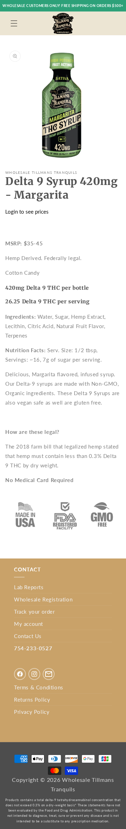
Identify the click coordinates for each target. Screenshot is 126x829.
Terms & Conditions (38, 687)
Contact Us (28, 636)
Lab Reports (29, 587)
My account (28, 624)
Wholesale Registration (43, 599)
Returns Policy (32, 699)
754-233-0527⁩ (33, 648)
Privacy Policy (31, 712)
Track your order (34, 611)
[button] (14, 23)
